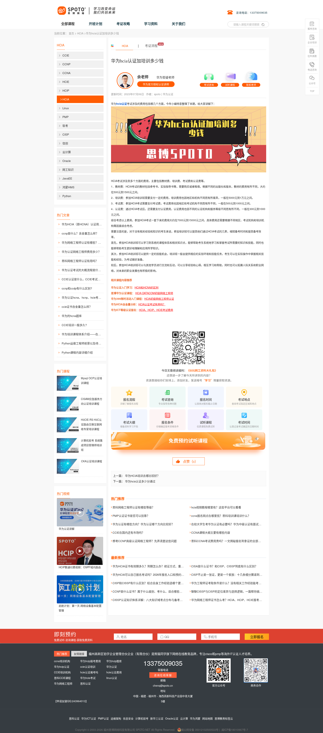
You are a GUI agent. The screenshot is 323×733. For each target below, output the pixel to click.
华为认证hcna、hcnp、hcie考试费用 (82, 297)
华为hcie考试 (88, 678)
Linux (65, 108)
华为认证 (168, 94)
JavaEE (67, 178)
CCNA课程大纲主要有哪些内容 (210, 532)
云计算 (66, 152)
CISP (65, 134)
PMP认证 (103, 718)
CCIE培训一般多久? (74, 325)
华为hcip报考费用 (90, 661)
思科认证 (85, 683)
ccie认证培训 (87, 666)
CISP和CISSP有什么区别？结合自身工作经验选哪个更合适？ (151, 583)
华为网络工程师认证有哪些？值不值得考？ (82, 242)
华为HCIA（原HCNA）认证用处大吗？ (82, 224)
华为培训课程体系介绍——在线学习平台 (82, 334)
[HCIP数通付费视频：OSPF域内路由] (80, 551)
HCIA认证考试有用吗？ (151, 304)
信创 (65, 143)
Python (66, 196)
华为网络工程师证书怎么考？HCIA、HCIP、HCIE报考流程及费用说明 (235, 600)
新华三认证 (156, 718)
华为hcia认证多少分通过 (140, 481)
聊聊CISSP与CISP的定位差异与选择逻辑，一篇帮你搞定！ (228, 591)
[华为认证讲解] (80, 512)
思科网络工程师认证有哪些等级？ (134, 507)
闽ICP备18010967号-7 (235, 730)
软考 (65, 126)
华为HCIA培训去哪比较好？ (142, 476)
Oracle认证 (171, 718)
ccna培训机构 (62, 661)
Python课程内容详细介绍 (77, 352)
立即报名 (257, 636)
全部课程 (68, 23)
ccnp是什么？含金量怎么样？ (80, 233)
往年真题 (312, 56)
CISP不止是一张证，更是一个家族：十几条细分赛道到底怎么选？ (232, 574)
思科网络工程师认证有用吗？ (80, 261)
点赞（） (190, 461)
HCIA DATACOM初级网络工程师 (154, 293)
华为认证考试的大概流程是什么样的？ (82, 270)
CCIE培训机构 (62, 672)
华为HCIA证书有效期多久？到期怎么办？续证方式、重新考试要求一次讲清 (159, 566)
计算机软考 (141, 718)
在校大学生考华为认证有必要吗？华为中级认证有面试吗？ (227, 524)
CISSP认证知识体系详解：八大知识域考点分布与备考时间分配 (152, 600)
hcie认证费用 (114, 672)
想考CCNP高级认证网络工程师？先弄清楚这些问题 (145, 541)
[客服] (209, 78)
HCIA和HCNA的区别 (147, 287)
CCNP (66, 64)
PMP (65, 117)
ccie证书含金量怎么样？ (77, 307)
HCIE (65, 82)
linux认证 (111, 678)
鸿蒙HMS (68, 187)
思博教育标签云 (224, 718)
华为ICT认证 (88, 718)
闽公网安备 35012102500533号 (200, 730)
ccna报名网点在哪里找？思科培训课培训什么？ (220, 516)
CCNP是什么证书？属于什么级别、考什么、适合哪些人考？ (150, 591)
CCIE (65, 55)
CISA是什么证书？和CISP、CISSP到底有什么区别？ (224, 566)
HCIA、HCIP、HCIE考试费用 (156, 310)
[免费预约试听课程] (188, 444)
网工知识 (68, 169)
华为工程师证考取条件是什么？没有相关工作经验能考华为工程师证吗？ (236, 583)
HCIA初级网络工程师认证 (159, 298)
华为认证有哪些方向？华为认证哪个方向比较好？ (143, 524)
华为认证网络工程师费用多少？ (81, 252)
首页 (71, 33)
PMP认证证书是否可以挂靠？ (131, 516)
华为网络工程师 (63, 683)
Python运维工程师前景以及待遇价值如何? (82, 343)
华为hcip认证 (61, 666)
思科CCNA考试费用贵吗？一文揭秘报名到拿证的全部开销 (227, 541)
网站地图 (207, 718)
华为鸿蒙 (195, 718)
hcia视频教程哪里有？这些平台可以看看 (216, 507)
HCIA (80, 33)
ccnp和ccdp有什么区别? (77, 288)
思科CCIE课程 (62, 678)
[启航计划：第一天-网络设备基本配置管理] (80, 589)
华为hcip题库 (114, 661)
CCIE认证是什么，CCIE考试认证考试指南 (82, 279)
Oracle (66, 161)
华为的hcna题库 (72, 316)
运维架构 (116, 718)
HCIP (65, 90)
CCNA (66, 73)
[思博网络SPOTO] (86, 8)
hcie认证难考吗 (89, 672)
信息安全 (128, 718)
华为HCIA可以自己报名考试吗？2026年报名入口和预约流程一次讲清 (155, 574)
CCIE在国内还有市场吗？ (128, 532)
